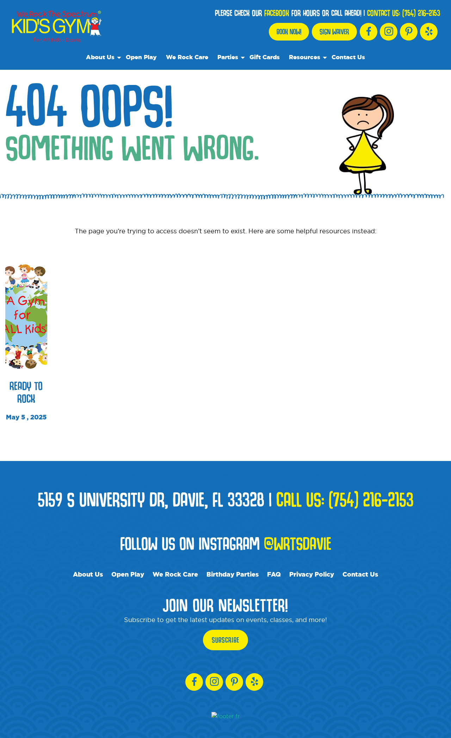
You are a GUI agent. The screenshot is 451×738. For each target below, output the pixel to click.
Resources (304, 57)
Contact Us (348, 57)
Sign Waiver (334, 32)
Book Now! (289, 32)
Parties (227, 57)
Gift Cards (264, 57)
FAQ (274, 574)
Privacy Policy (311, 574)
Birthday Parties (232, 574)
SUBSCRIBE (225, 640)
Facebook (276, 13)
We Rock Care (187, 57)
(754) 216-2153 (421, 13)
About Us (100, 57)
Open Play (141, 57)
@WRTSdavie (297, 543)
